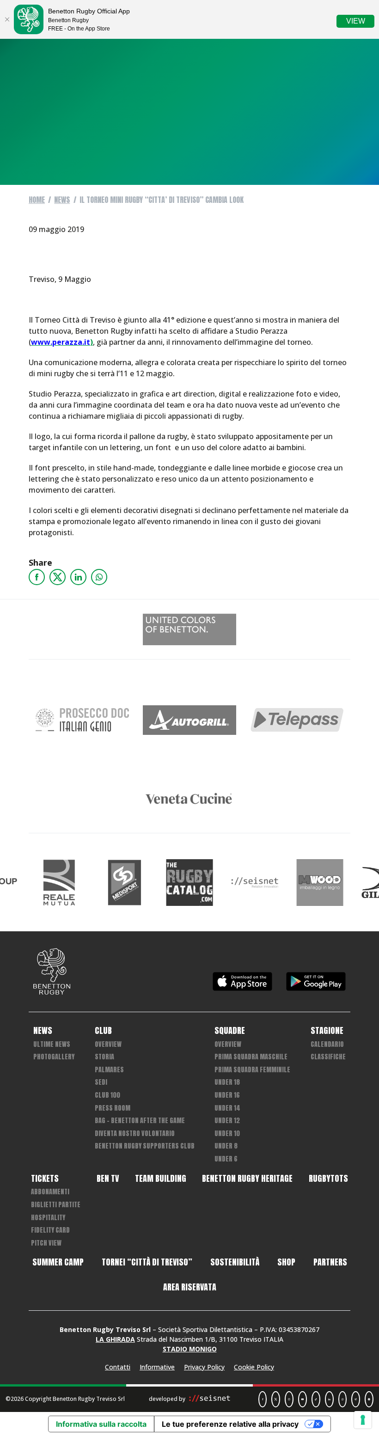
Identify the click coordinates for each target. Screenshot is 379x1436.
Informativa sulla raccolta (101, 1424)
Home (37, 199)
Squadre (229, 1030)
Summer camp (58, 1262)
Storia (104, 1056)
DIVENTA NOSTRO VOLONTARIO (135, 1133)
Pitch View (46, 1243)
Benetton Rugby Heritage (247, 1178)
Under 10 (227, 1133)
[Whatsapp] (99, 577)
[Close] (7, 19)
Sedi (101, 1082)
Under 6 (226, 1158)
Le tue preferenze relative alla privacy (230, 1424)
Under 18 (227, 1082)
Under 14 (227, 1108)
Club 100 (107, 1095)
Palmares (109, 1069)
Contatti (117, 1367)
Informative (157, 1367)
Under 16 (227, 1095)
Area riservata (189, 1287)
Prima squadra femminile (252, 1069)
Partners (330, 1262)
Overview (108, 1044)
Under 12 (227, 1120)
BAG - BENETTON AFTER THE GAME (140, 1120)
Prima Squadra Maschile (250, 1056)
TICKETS (45, 1178)
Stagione (327, 1030)
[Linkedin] (78, 577)
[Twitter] (57, 577)
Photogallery (53, 1056)
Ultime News (51, 1044)
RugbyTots (328, 1178)
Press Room (112, 1108)
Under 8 (226, 1146)
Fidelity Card (50, 1230)
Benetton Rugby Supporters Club (145, 1146)
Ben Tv (108, 1178)
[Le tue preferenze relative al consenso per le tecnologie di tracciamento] (363, 1420)
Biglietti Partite (55, 1204)
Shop (286, 1262)
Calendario (327, 1044)
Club (103, 1030)
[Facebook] (37, 577)
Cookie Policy (254, 1367)
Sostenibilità (234, 1262)
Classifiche (328, 1056)
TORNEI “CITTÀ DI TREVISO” (147, 1262)
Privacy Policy (204, 1367)
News (62, 199)
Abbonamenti (50, 1191)
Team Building (160, 1178)
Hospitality (48, 1217)
